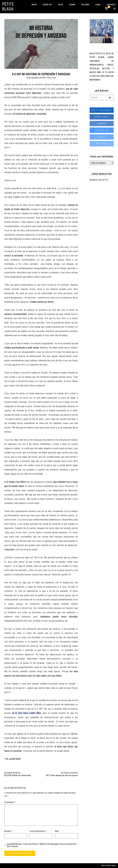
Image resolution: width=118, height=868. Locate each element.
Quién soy (47, 5)
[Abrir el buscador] (114, 9)
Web (57, 831)
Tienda (72, 5)
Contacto (111, 5)
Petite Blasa (8, 6)
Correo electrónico (38, 831)
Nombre (8, 831)
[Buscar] (110, 97)
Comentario (9, 802)
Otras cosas (51, 78)
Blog (60, 5)
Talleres (85, 5)
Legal (98, 5)
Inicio (34, 5)
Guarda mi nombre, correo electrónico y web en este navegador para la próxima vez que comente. (42, 845)
